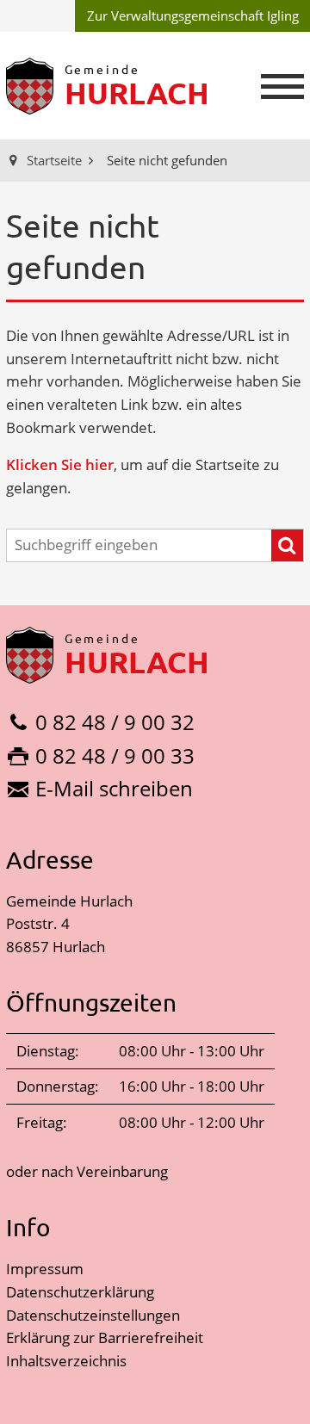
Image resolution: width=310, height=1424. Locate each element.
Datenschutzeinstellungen (93, 1315)
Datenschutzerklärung (80, 1292)
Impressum (45, 1269)
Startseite (54, 160)
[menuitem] (192, 16)
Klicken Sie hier (60, 464)
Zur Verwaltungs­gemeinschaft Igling (193, 15)
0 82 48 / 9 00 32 (115, 722)
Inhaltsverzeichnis (66, 1361)
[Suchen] (287, 545)
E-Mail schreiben (114, 788)
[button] (282, 86)
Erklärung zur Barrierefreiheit (104, 1337)
